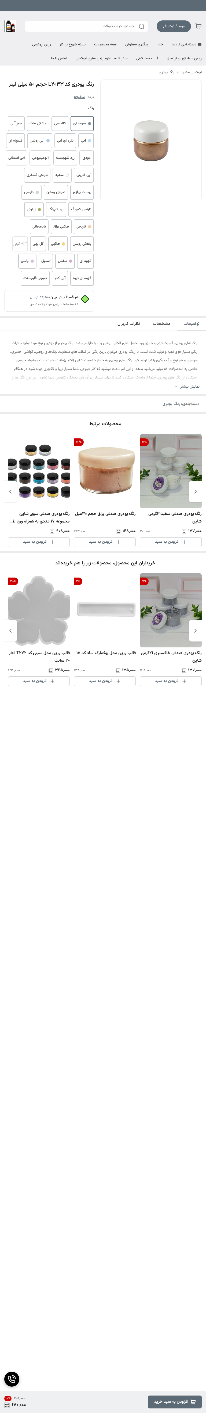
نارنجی (81, 227)
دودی (87, 158)
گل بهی (38, 244)
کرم (17, 244)
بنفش (62, 261)
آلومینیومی (40, 158)
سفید (59, 175)
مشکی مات (38, 124)
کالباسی (60, 124)
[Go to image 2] (153, 195)
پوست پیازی (82, 192)
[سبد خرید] (198, 26)
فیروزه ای (15, 141)
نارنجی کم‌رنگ (81, 209)
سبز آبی (16, 124)
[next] (10, 491)
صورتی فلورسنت (35, 278)
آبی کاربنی (83, 175)
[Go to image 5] (140, 195)
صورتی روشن (55, 192)
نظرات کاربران (128, 323)
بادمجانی (39, 227)
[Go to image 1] (159, 195)
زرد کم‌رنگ (56, 209)
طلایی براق (61, 227)
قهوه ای (85, 261)
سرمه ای (79, 124)
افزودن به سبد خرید (171, 1401)
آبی (83, 141)
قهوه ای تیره (82, 278)
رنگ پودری (166, 72)
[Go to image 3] (149, 195)
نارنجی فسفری (37, 175)
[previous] (195, 491)
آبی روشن (37, 141)
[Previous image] (108, 140)
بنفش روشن (82, 244)
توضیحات (191, 323)
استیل (45, 261)
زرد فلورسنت (65, 158)
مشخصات (162, 323)
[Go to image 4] (145, 195)
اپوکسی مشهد (191, 72)
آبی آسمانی (16, 158)
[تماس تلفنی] (11, 1379)
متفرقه (79, 97)
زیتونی (31, 209)
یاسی (24, 261)
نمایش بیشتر (190, 387)
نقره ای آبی (65, 141)
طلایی (55, 244)
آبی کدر (59, 278)
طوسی (29, 192)
